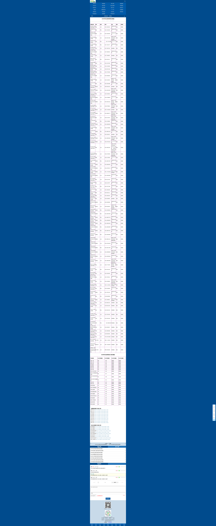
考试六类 (92, 367)
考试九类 (92, 382)
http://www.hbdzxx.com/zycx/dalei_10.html (101, 422)
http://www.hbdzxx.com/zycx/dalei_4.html (101, 414)
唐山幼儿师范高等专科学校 (93, 277)
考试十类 (92, 383)
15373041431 (110, 508)
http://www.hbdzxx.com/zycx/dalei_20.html (103, 439)
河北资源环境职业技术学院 (93, 175)
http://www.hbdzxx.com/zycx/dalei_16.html (104, 433)
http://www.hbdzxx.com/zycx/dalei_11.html (102, 426)
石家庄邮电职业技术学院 (93, 252)
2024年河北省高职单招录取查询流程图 (114, 444)
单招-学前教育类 (93, 387)
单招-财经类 (93, 385)
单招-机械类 (93, 393)
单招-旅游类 (93, 404)
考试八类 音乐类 (93, 371)
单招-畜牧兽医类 (93, 391)
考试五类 (92, 366)
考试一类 (92, 360)
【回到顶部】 (110, 522)
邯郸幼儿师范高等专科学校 (93, 76)
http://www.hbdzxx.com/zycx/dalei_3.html (101, 412)
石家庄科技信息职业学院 (93, 227)
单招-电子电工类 (93, 395)
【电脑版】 (105, 522)
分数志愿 (106, 16)
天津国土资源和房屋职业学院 (93, 327)
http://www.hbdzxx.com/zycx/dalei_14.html (104, 430)
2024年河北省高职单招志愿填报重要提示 (101, 444)
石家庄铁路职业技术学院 (93, 239)
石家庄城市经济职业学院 (93, 214)
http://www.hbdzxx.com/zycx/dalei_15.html (102, 432)
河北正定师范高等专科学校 (93, 168)
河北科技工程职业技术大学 (93, 118)
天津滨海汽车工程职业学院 (93, 323)
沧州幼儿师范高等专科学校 (93, 52)
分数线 (110, 16)
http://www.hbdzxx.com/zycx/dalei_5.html (101, 415)
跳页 (115, 482)
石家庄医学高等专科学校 (93, 248)
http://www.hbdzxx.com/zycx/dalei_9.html (101, 421)
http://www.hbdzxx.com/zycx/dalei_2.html (101, 411)
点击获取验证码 (99, 495)
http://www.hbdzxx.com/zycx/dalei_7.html (101, 418)
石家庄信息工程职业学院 (93, 243)
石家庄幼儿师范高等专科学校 (93, 256)
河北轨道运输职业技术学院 (93, 97)
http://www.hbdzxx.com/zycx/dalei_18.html (102, 436)
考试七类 (92, 369)
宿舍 (117, 33)
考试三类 (92, 363)
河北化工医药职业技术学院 (93, 102)
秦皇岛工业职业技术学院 (93, 202)
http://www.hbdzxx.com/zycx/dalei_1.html (101, 409)
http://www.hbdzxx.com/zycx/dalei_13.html (102, 429)
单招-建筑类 (93, 397)
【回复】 (116, 466)
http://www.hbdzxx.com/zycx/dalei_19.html (104, 437)
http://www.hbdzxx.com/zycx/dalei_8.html (101, 419)
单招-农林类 (93, 389)
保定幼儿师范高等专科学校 (93, 33)
